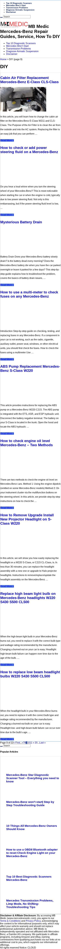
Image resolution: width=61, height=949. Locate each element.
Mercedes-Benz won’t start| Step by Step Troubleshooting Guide (30, 803)
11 (31, 742)
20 (36, 742)
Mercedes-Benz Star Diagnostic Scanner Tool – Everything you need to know (32, 778)
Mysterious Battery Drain (21, 222)
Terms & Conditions (10, 921)
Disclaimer (11, 12)
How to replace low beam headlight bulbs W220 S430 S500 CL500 (30, 674)
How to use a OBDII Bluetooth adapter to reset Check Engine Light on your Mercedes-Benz (32, 853)
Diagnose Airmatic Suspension (20, 10)
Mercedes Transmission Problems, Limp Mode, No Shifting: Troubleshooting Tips (29, 904)
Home (3, 59)
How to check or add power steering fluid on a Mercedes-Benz (29, 150)
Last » (42, 742)
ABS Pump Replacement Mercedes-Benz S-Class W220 (30, 368)
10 (28, 742)
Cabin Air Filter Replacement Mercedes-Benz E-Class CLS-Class (29, 80)
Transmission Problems (17, 8)
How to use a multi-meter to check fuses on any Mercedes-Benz (29, 294)
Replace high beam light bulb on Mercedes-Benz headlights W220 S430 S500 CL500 (28, 598)
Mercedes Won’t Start (16, 5)
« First (16, 742)
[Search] (1, 17)
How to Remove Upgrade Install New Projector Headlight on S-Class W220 (27, 519)
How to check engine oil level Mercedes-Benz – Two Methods (26, 443)
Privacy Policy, (34, 921)
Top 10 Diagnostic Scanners (19, 3)
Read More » (7, 140)
